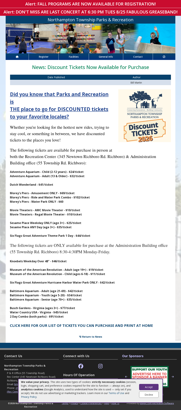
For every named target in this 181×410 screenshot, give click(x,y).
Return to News (91, 336)
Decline (149, 394)
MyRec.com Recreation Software (157, 403)
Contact (138, 56)
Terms (65, 403)
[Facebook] (80, 366)
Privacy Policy (29, 396)
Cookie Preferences (91, 403)
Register (43, 56)
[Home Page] (17, 56)
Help (106, 403)
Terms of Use (116, 393)
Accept (149, 387)
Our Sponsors (132, 356)
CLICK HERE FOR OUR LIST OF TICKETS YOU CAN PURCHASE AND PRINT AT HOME (81, 325)
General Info (106, 56)
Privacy (74, 403)
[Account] (164, 56)
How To (115, 403)
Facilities (74, 56)
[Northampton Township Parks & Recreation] (90, 38)
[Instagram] (100, 366)
